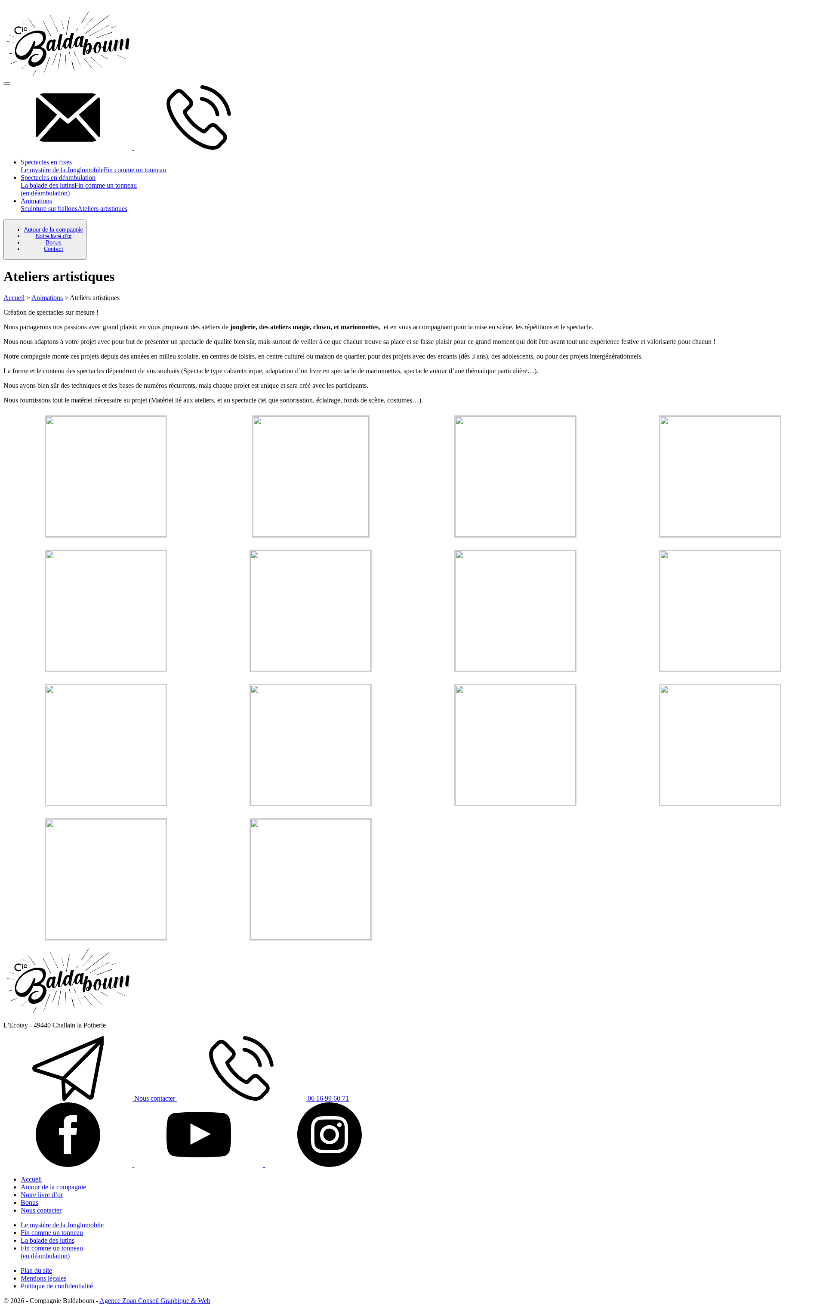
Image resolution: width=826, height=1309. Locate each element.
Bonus (54, 242)
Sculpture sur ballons (49, 208)
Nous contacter (155, 1098)
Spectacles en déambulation (58, 177)
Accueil (14, 297)
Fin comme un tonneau (135, 169)
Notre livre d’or (54, 236)
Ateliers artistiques (102, 208)
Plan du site (36, 1270)
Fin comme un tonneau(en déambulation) (52, 1251)
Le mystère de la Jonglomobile (62, 169)
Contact (53, 249)
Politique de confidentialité (57, 1286)
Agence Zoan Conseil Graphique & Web (154, 1300)
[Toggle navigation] (6, 83)
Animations (36, 200)
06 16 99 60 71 (327, 1098)
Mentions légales (43, 1278)
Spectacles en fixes (46, 162)
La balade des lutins (47, 185)
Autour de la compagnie (53, 229)
